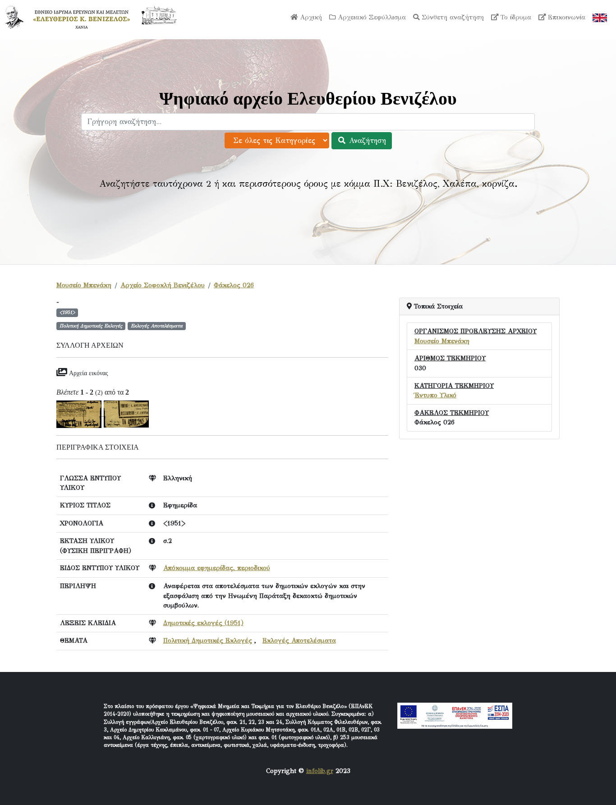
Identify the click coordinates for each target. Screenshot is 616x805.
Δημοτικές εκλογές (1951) (203, 623)
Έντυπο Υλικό (435, 395)
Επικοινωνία (565, 17)
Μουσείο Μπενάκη (83, 285)
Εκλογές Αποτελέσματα (299, 640)
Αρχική (310, 17)
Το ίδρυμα (514, 17)
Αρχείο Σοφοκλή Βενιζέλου (162, 285)
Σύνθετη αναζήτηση (451, 17)
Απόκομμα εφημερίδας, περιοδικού (216, 568)
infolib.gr (319, 771)
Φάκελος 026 (234, 285)
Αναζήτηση (366, 140)
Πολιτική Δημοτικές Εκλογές (207, 640)
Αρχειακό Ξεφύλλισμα (371, 17)
